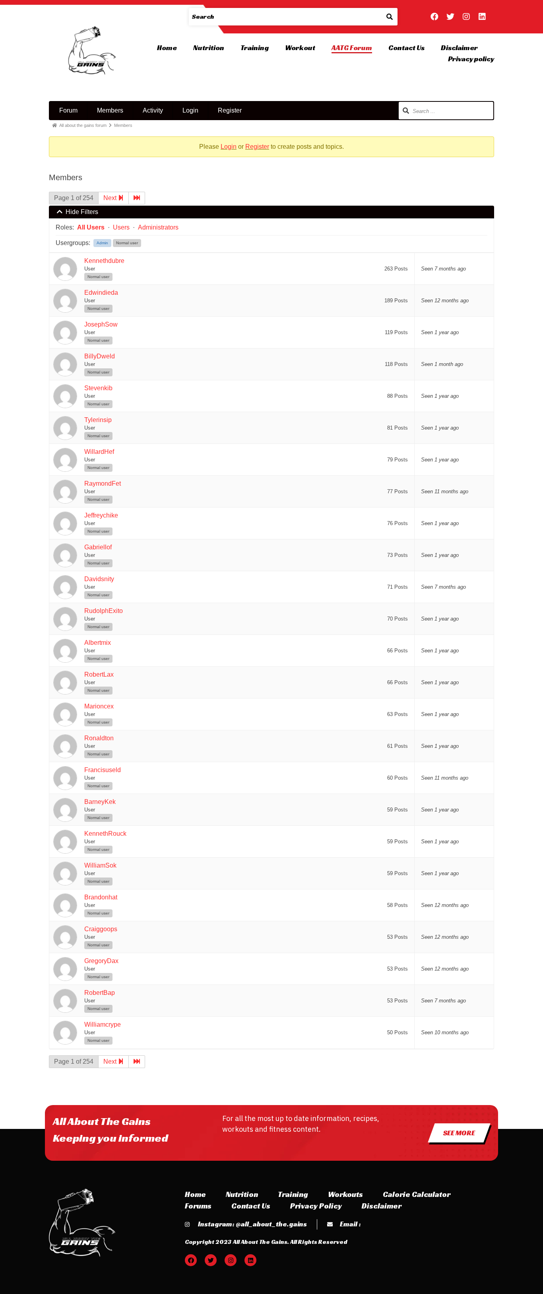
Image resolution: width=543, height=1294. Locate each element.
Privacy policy (471, 58)
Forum (68, 110)
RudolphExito (103, 610)
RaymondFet (102, 483)
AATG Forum (352, 47)
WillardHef (99, 451)
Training (254, 47)
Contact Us (406, 47)
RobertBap (99, 992)
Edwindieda (101, 292)
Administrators (158, 227)
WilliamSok (100, 865)
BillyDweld (99, 356)
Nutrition (208, 47)
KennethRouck (105, 833)
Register (230, 110)
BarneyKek (100, 801)
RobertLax (99, 674)
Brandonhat (100, 897)
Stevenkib (98, 388)
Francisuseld (102, 770)
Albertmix (97, 642)
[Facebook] (434, 17)
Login (190, 110)
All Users (91, 227)
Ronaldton (99, 738)
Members (110, 110)
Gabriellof (98, 547)
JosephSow (101, 324)
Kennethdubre (104, 260)
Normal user (127, 243)
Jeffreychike (101, 515)
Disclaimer (459, 47)
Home (167, 47)
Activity (153, 110)
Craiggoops (100, 929)
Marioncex (99, 706)
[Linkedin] (482, 17)
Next (110, 198)
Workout (300, 47)
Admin (102, 243)
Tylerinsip (98, 419)
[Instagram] (466, 17)
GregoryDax (101, 960)
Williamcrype (102, 1024)
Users (121, 227)
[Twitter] (450, 17)
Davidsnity (99, 579)
